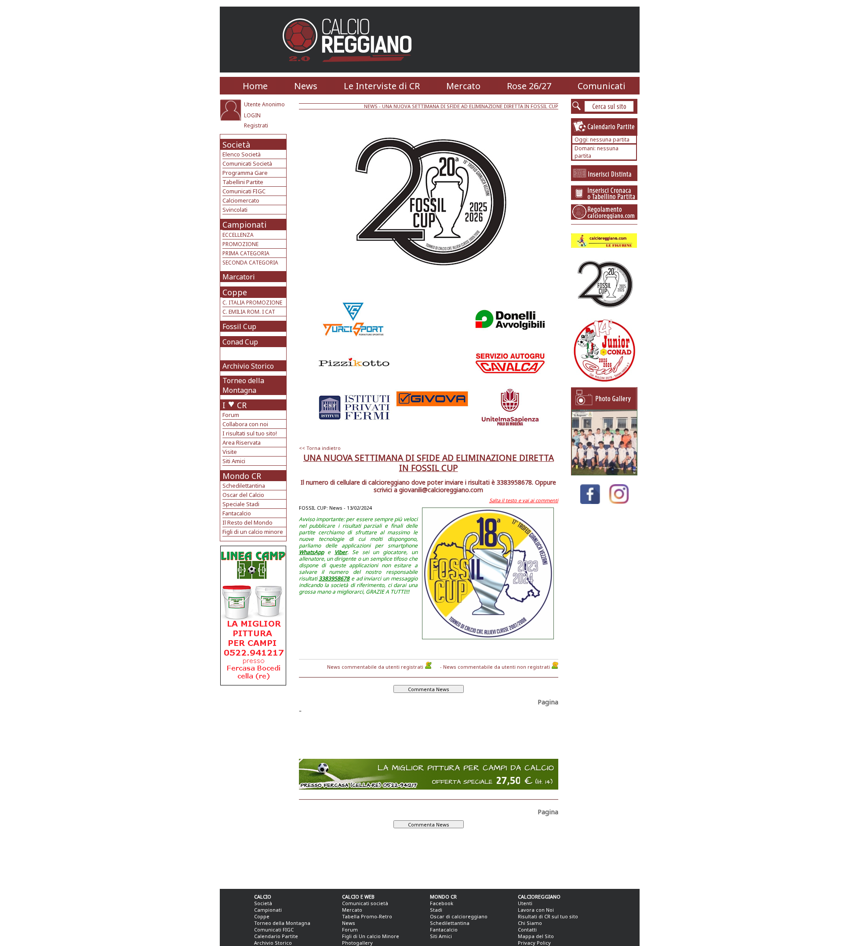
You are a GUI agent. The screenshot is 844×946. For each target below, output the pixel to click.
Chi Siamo (530, 923)
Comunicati (602, 86)
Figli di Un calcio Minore (370, 936)
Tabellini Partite (242, 182)
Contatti (527, 929)
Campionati (244, 224)
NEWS (371, 106)
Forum (230, 415)
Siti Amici (233, 461)
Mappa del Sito (536, 936)
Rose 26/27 (529, 86)
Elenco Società (241, 154)
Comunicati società (365, 903)
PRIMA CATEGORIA (245, 253)
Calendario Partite (276, 936)
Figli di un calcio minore (252, 532)
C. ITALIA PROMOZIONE (252, 302)
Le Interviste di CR (382, 86)
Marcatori (238, 277)
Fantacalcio (236, 513)
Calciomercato (240, 200)
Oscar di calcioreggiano (458, 916)
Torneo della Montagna (243, 385)
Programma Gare (245, 173)
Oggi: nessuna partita (602, 139)
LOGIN (252, 115)
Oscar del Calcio (243, 495)
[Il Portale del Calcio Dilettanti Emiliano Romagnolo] (350, 68)
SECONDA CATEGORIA (250, 262)
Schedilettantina (243, 485)
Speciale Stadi (240, 504)
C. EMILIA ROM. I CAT (248, 311)
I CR (234, 405)
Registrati (256, 125)
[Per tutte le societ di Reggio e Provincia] (253, 683)
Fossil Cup (239, 326)
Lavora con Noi (536, 909)
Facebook (441, 903)
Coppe (234, 292)
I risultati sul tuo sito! (249, 433)
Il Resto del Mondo (247, 522)
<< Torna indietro (320, 448)
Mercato (463, 86)
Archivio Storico (248, 366)
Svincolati (234, 210)
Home (255, 86)
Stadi (436, 909)
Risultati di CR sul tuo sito (548, 916)
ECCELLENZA (238, 235)
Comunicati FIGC (244, 191)
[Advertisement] (254, 756)
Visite (229, 452)
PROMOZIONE (240, 244)
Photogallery (357, 942)
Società (236, 144)
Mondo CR (241, 476)
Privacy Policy (534, 942)
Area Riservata (241, 442)
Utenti (525, 903)
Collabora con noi (245, 424)
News (305, 86)
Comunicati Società (247, 163)
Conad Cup (240, 342)
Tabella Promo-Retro (367, 916)
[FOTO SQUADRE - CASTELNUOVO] (604, 473)
